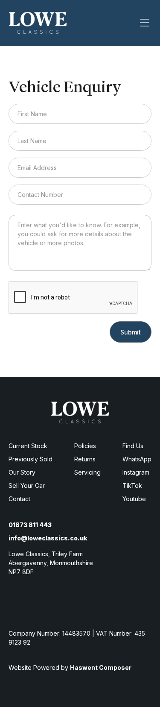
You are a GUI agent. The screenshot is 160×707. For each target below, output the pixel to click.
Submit (130, 332)
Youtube (134, 498)
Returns (85, 459)
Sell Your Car (27, 485)
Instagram (135, 472)
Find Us (132, 445)
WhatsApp (136, 459)
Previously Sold (30, 459)
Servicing (87, 472)
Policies (85, 445)
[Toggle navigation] (144, 22)
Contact (19, 498)
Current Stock (28, 445)
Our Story (22, 472)
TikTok (132, 485)
